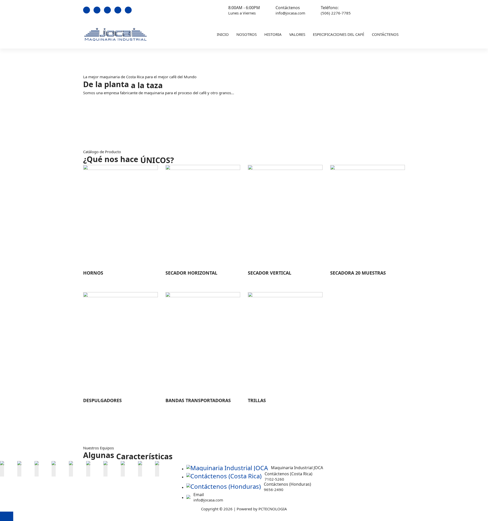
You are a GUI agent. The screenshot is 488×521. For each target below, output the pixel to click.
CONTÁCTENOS (385, 34)
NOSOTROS (246, 34)
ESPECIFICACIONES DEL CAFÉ (338, 34)
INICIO (223, 34)
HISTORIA (273, 34)
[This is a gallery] (2, 467)
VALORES (297, 34)
